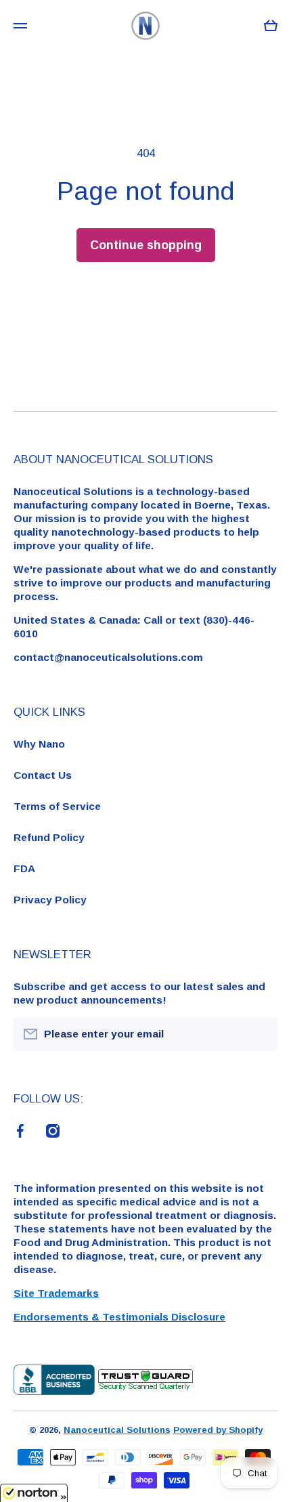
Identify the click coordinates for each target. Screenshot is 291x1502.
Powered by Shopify (218, 1430)
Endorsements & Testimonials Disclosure (119, 1317)
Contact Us (43, 775)
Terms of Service (57, 806)
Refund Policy (49, 837)
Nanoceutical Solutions (117, 1430)
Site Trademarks (56, 1293)
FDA (24, 868)
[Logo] (145, 26)
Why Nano (39, 744)
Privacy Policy (50, 899)
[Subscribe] (260, 1034)
